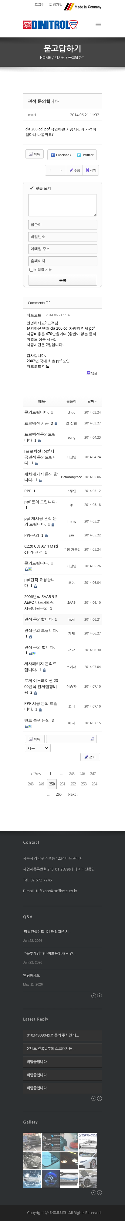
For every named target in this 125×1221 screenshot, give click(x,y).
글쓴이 (36, 224)
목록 (36, 154)
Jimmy (71, 521)
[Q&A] (28, 916)
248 (30, 784)
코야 (71, 582)
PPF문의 (32, 535)
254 (94, 784)
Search (92, 739)
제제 (71, 633)
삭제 (93, 170)
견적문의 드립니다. (41, 630)
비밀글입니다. (37, 1062)
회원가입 (55, 5)
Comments (39, 302)
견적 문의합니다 (43, 101)
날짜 (90, 401)
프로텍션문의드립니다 (40, 437)
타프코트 (34, 315)
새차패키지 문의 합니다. (41, 477)
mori (32, 114)
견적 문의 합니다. (39, 647)
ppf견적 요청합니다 (39, 582)
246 (82, 774)
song (72, 437)
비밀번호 (38, 236)
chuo (72, 412)
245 (71, 774)
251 (62, 784)
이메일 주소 (40, 248)
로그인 (40, 5)
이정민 (71, 457)
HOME (46, 57)
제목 (42, 401)
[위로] (50, 170)
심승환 (71, 686)
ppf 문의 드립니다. (40, 501)
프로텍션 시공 (37, 423)
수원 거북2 (71, 549)
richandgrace (71, 477)
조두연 (71, 490)
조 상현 (71, 423)
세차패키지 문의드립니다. (40, 666)
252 (73, 784)
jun (71, 535)
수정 (77, 170)
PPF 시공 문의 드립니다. (41, 706)
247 (93, 774)
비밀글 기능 (43, 269)
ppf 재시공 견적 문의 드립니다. (40, 521)
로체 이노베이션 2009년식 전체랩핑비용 (41, 686)
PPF (28, 491)
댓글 (94, 373)
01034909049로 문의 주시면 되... (53, 1035)
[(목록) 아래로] (61, 170)
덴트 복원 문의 (37, 720)
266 (58, 794)
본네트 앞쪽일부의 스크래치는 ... (51, 1048)
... (61, 774)
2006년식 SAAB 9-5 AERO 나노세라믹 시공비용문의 (40, 602)
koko (72, 649)
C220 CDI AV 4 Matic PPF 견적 (41, 549)
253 (83, 784)
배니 (71, 723)
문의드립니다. (37, 412)
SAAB (71, 602)
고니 (71, 706)
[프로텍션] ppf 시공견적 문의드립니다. (40, 456)
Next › (73, 794)
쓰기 (92, 757)
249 (41, 784)
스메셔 (71, 666)
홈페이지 (38, 260)
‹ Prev (36, 774)
